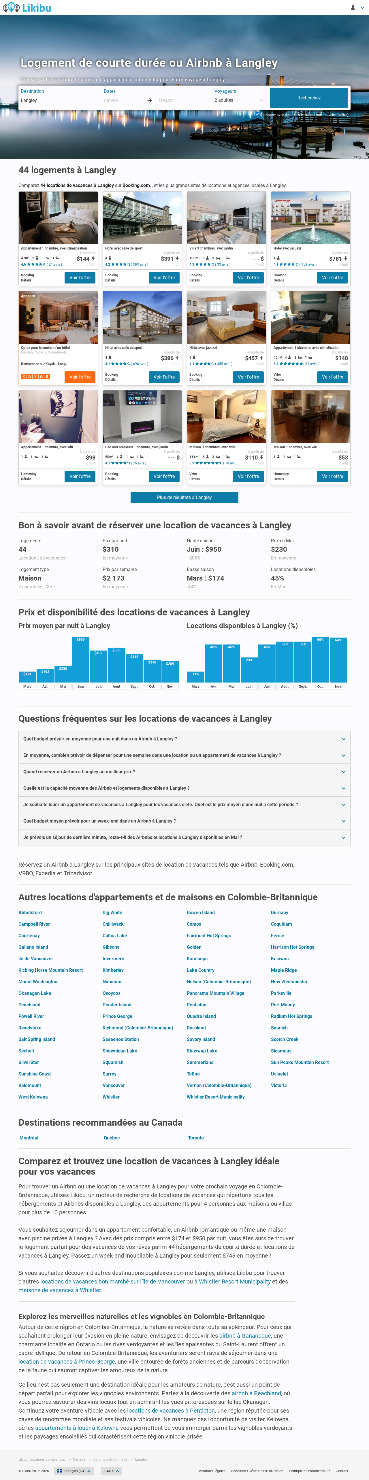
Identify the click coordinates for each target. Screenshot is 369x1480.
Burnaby (279, 912)
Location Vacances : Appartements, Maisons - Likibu (26, 7)
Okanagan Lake (34, 993)
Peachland (29, 1005)
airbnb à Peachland (256, 1393)
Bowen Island (201, 912)
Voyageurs (225, 91)
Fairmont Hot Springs (209, 935)
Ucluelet (279, 1074)
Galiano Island (33, 947)
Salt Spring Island (36, 1039)
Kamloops (197, 958)
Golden (194, 947)
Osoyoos (112, 993)
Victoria (279, 1085)
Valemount (29, 1085)
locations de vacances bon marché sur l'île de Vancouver (112, 1281)
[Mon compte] (358, 7)
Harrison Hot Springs (292, 947)
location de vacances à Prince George (66, 1361)
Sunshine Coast (34, 1074)
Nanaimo (112, 981)
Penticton (196, 1005)
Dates (110, 91)
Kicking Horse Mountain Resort (50, 970)
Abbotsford (30, 912)
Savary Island (201, 1039)
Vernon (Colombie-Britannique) (219, 1085)
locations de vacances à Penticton (171, 1410)
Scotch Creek (285, 1039)
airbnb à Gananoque (245, 1335)
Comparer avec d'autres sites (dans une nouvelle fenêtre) (303, 115)
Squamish (113, 1062)
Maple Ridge (284, 970)
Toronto (196, 1138)
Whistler (111, 1097)
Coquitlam (281, 924)
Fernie (277, 935)
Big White (112, 912)
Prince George (117, 1016)
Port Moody (283, 1005)
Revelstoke (30, 1028)
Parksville (281, 993)
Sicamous (281, 1051)
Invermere (113, 958)
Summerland (200, 1062)
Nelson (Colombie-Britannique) (219, 981)
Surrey (109, 1074)
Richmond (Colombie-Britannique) (138, 1028)
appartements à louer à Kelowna (77, 1427)
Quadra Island (201, 1016)
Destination (32, 91)
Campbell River (34, 924)
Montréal (29, 1138)
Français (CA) (75, 1471)
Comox (194, 924)
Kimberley (113, 970)
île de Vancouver (35, 958)
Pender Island (117, 1005)
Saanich (279, 1028)
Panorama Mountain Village (215, 993)
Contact (342, 1471)
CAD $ (109, 1471)
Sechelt (26, 1051)
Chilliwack (113, 924)
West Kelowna (33, 1097)
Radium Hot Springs (291, 1016)
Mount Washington (37, 981)
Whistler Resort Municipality (216, 1097)
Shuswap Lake (202, 1051)
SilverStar (28, 1062)
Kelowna (280, 958)
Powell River (31, 1016)
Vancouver (114, 1085)
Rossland (196, 1028)
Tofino (193, 1074)
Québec (112, 1138)
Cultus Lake (115, 935)
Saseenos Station (121, 1039)
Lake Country (200, 970)
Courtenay (29, 935)
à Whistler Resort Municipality (232, 1281)
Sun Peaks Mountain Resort (300, 1062)
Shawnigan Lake (120, 1051)
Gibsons (111, 947)
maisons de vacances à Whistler (59, 1290)
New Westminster (289, 981)
